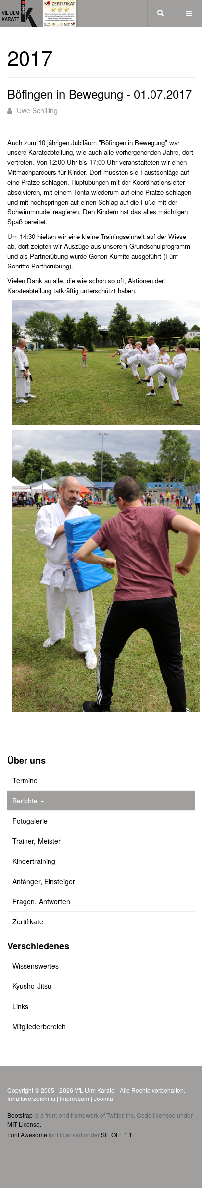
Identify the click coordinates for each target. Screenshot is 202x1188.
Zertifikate (27, 921)
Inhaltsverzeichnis (31, 1098)
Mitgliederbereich (39, 1026)
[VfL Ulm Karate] (39, 13)
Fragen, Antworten (41, 901)
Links (20, 1006)
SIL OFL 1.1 (116, 1134)
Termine (25, 780)
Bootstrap (20, 1115)
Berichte (25, 800)
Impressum (74, 1098)
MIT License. (24, 1124)
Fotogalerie (30, 821)
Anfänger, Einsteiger (43, 881)
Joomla (103, 1098)
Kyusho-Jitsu (31, 986)
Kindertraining (33, 861)
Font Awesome (27, 1134)
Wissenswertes (35, 966)
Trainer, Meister (36, 841)
